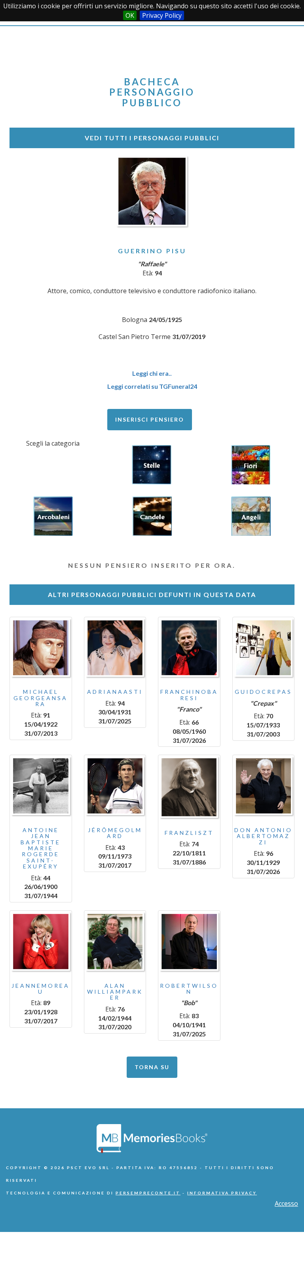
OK (129, 15)
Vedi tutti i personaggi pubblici (152, 137)
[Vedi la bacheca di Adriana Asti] (115, 648)
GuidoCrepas (263, 691)
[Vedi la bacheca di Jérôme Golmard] (115, 786)
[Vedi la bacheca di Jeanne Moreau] (40, 941)
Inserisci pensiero (149, 419)
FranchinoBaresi (189, 694)
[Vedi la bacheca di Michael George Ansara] (40, 648)
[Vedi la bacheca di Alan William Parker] (115, 941)
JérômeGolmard (115, 833)
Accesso (286, 1203)
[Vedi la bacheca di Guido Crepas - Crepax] (263, 648)
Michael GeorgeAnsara (40, 697)
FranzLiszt (189, 832)
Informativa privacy (222, 1192)
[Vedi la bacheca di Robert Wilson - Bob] (189, 941)
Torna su (152, 1067)
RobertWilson (189, 988)
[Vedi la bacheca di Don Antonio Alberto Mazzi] (263, 786)
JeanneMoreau (40, 988)
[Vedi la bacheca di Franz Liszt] (189, 787)
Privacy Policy (162, 15)
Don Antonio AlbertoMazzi (263, 836)
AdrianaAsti (115, 691)
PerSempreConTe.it (148, 1192)
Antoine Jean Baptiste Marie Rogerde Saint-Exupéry (41, 848)
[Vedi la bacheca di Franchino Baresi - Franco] (189, 648)
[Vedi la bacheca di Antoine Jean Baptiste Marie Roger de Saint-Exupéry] (40, 786)
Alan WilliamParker (115, 991)
